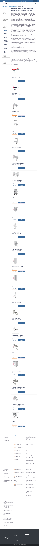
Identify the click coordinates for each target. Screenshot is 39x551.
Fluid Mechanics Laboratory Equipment (18, 485)
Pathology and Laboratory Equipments (7, 481)
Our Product (7, 6)
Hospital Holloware (5, 35)
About (35, 1)
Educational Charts (18, 444)
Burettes (5, 525)
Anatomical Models (18, 453)
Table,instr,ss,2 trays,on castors (18, 146)
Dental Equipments (5, 33)
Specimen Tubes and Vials (8, 510)
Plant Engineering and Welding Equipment (31, 478)
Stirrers (5, 504)
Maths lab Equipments (29, 444)
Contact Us (16, 540)
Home (3, 6)
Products (16, 535)
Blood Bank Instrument (6, 44)
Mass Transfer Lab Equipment (17, 475)
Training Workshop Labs (30, 485)
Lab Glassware (6, 439)
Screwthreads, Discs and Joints (7, 514)
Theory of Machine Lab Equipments (29, 492)
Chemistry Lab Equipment (19, 447)
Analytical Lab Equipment (5, 56)
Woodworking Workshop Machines (30, 482)
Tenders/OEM (17, 537)
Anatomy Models (29, 436)
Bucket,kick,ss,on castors (16, 197)
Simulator (27, 438)
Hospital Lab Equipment (13, 6)
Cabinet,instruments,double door (18, 266)
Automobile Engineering (30, 487)
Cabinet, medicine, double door (17, 283)
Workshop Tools (28, 469)
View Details (21, 80)
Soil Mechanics (28, 495)
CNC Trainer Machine (29, 484)
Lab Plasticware (6, 440)
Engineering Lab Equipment (5, 59)
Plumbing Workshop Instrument (29, 489)
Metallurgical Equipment (19, 469)
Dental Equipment (5, 46)
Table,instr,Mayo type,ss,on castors (18, 128)
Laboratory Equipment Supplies (6, 9)
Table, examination (15, 352)
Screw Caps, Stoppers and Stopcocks (7, 516)
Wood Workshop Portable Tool (31, 480)
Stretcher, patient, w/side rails (17, 335)
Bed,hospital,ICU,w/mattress (17, 180)
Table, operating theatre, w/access (18, 387)
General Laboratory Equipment (6, 478)
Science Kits (17, 459)
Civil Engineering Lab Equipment (17, 482)
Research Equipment (7, 473)
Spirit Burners (6, 511)
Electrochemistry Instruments (6, 470)
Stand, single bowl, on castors (17, 301)
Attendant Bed (14, 93)
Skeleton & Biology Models (30, 439)
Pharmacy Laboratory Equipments (6, 476)
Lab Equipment (6, 437)
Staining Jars (6, 508)
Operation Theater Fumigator (5, 49)
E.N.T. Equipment (5, 52)
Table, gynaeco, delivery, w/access (18, 404)
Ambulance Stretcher (16, 76)
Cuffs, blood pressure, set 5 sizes (18, 421)
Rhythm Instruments (5, 13)
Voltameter (5, 503)
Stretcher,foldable (15, 111)
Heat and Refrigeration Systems (6, 41)
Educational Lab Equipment (5, 20)
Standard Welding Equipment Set (30, 473)
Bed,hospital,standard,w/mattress (18, 163)
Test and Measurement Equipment (18, 477)
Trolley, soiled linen (15, 232)
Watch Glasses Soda (7, 501)
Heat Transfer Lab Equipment (19, 472)
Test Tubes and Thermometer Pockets (6, 507)
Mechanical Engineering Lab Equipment (19, 480)
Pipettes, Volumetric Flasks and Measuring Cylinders (7, 519)
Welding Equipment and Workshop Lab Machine (30, 476)
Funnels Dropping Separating (8, 522)
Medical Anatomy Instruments (5, 38)
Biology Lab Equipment (5, 16)
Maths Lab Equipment (4, 23)
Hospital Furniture (5, 31)
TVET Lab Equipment (4, 63)
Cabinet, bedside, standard (17, 249)
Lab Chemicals (17, 450)
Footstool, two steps (16, 318)
